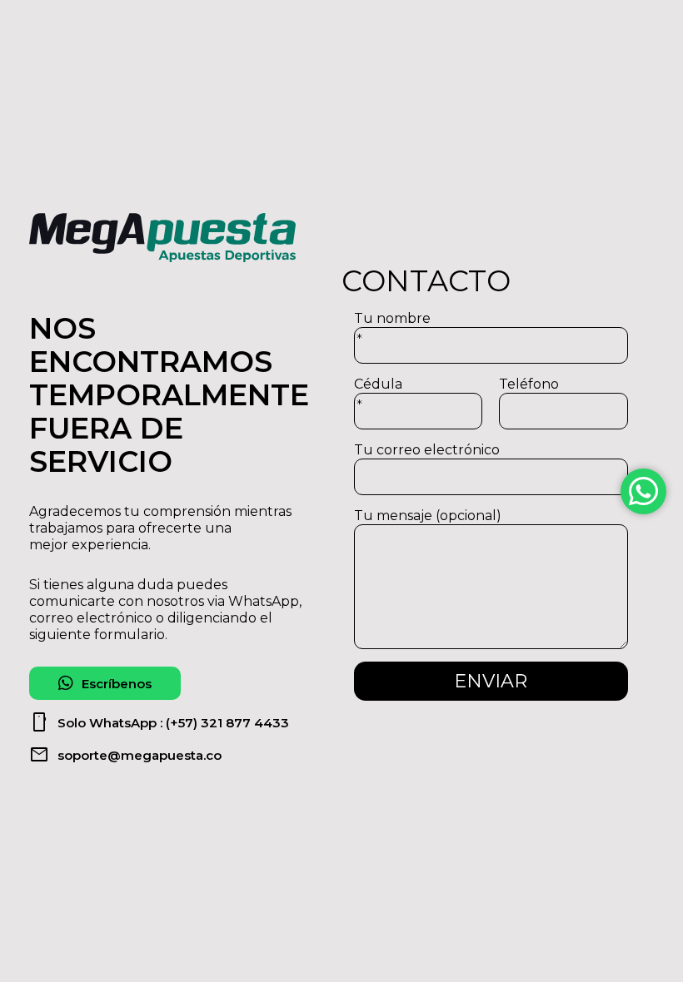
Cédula (378, 395)
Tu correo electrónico (427, 450)
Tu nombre (392, 329)
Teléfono (529, 384)
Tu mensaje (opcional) (427, 515)
